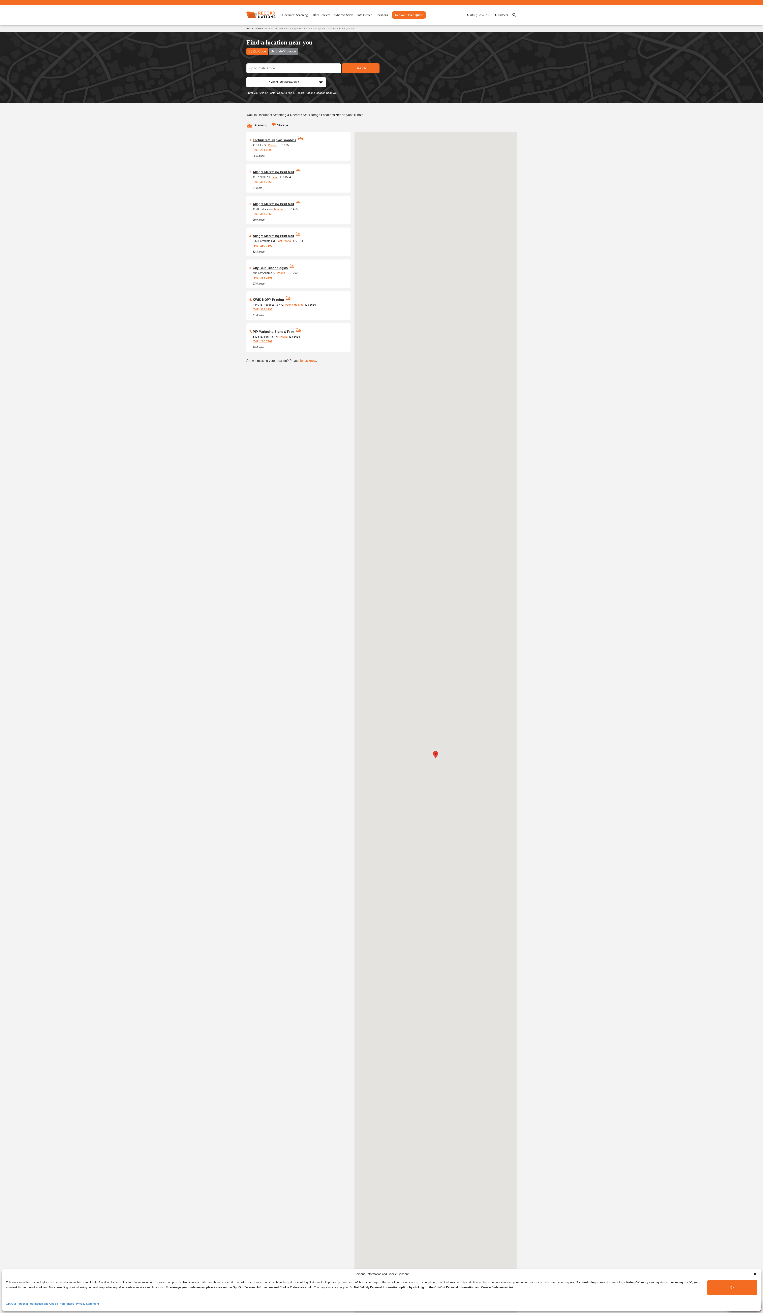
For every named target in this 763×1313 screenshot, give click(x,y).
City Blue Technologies (270, 268)
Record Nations (254, 28)
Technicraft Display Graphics (274, 140)
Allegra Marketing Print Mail (273, 172)
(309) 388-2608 (262, 277)
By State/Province (283, 51)
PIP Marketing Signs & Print (273, 331)
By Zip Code (257, 51)
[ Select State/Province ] (284, 82)
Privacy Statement (87, 1303)
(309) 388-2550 (262, 213)
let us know (308, 360)
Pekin (274, 177)
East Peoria (283, 240)
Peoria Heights (294, 304)
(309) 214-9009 (262, 149)
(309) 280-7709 (262, 341)
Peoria (272, 145)
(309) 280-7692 (262, 245)
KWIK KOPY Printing (268, 299)
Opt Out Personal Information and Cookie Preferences (40, 1303)
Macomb (279, 209)
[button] (755, 1274)
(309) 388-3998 (262, 309)
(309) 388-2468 (262, 181)
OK (732, 1287)
